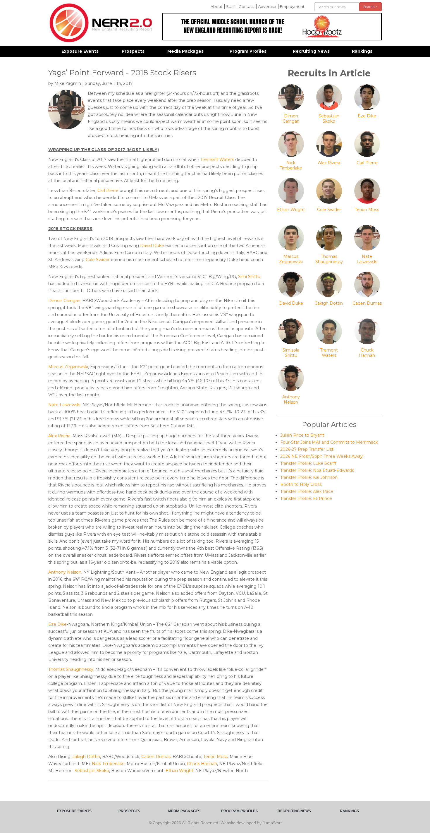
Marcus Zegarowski (68, 366)
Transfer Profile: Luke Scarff (308, 463)
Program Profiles (248, 51)
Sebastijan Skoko (92, 770)
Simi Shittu (249, 276)
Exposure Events (80, 51)
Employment (292, 6)
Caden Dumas (156, 756)
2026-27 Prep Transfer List (306, 449)
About (216, 6)
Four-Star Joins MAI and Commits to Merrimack (329, 442)
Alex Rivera (59, 435)
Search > (370, 6)
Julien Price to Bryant (302, 435)
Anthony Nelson (64, 572)
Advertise (267, 6)
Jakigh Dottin (86, 756)
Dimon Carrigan (64, 300)
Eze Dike (57, 624)
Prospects (133, 51)
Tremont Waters (217, 159)
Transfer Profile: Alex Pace (306, 491)
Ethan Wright (179, 770)
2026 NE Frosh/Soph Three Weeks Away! (322, 456)
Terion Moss (215, 756)
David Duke (152, 245)
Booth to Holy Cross (300, 484)
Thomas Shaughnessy (70, 669)
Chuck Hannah (202, 763)
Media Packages (185, 51)
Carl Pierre (107, 190)
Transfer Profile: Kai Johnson (309, 477)
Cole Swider (98, 259)
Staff (230, 6)
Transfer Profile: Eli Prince (306, 498)
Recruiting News (311, 51)
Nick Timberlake (108, 763)
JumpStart (272, 822)
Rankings (362, 51)
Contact (246, 6)
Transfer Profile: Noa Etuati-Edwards (317, 470)
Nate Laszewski (64, 404)
